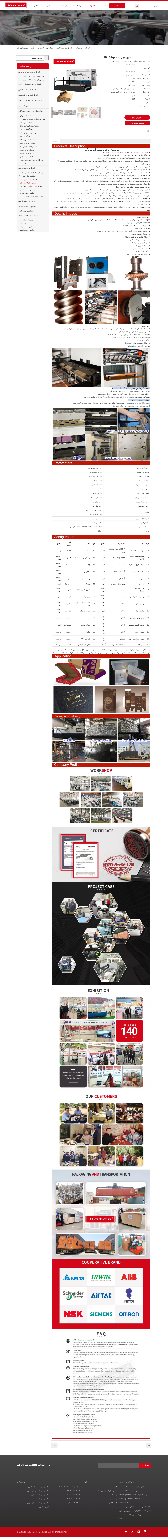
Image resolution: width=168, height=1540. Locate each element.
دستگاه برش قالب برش (28, 183)
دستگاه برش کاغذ (26, 122)
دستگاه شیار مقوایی (29, 179)
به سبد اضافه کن (137, 123)
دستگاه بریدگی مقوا (29, 176)
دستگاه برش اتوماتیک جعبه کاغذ (31, 186)
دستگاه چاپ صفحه (27, 150)
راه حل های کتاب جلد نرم (27, 90)
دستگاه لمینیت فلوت (27, 153)
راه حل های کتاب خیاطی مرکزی (29, 84)
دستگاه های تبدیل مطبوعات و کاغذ (30, 111)
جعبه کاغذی (113, 1495)
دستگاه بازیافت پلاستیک (28, 220)
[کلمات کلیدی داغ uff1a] (137, 6)
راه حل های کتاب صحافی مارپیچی (30, 100)
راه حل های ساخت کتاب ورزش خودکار (32, 76)
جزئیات (55, 141)
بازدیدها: (147, 99)
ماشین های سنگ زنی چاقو (29, 133)
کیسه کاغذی (113, 1503)
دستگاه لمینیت (25, 136)
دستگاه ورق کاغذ (26, 129)
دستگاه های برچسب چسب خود (31, 160)
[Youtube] (126, 1532)
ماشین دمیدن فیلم (26, 223)
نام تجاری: (146, 68)
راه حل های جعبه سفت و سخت (31, 173)
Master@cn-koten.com (127, 1495)
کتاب (115, 1487)
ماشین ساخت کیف (27, 227)
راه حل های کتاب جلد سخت (39, 1499)
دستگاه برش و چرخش (28, 143)
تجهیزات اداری (23, 106)
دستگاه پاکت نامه (26, 164)
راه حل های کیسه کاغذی (27, 201)
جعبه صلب (113, 1499)
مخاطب (117, 6)
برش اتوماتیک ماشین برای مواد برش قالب (32, 119)
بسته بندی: (146, 88)
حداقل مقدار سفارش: (142, 78)
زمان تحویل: (146, 92)
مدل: (148, 64)
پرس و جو (136, 117)
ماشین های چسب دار (76, 1502)
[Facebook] (145, 1532)
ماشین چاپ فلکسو (27, 230)
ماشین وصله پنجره (27, 193)
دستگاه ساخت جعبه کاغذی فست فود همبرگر (32, 197)
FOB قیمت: (146, 75)
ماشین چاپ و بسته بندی (27, 206)
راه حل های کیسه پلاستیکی (28, 215)
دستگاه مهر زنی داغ (27, 211)
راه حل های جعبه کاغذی (26, 168)
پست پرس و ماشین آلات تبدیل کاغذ (71, 1486)
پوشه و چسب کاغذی (27, 190)
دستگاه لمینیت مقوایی (28, 157)
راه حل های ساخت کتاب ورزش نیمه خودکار (32, 80)
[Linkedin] (138, 1532)
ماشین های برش (26, 116)
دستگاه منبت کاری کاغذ (28, 140)
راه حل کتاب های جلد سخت (28, 95)
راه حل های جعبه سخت (75, 1494)
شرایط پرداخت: (145, 82)
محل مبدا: (147, 95)
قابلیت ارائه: (146, 85)
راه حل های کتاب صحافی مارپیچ (38, 1503)
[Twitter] (132, 1532)
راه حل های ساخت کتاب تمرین (29, 72)
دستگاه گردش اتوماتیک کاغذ (30, 126)
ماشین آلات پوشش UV (28, 146)
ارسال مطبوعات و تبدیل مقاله (107, 1491)
